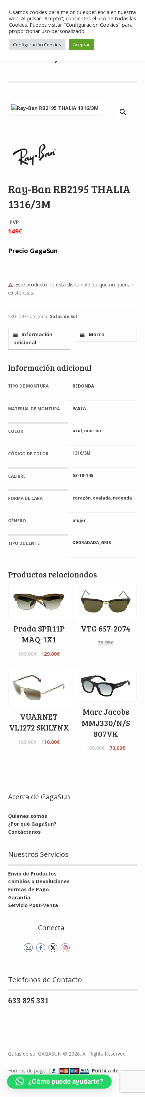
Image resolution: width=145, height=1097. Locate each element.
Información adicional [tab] (32, 338)
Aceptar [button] (81, 44)
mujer (79, 520)
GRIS (106, 543)
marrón (92, 431)
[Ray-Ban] (34, 154)
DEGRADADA (85, 543)
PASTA (79, 408)
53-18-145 (82, 475)
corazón (81, 498)
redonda (122, 498)
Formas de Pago (28, 889)
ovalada (102, 498)
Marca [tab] (96, 334)
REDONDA (83, 386)
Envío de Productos (32, 873)
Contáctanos (24, 831)
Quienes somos (27, 816)
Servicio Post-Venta (33, 905)
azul (77, 431)
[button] (122, 112)
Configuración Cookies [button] (37, 44)
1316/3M (81, 453)
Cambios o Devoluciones (39, 881)
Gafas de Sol (63, 316)
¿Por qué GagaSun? (32, 823)
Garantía (19, 897)
